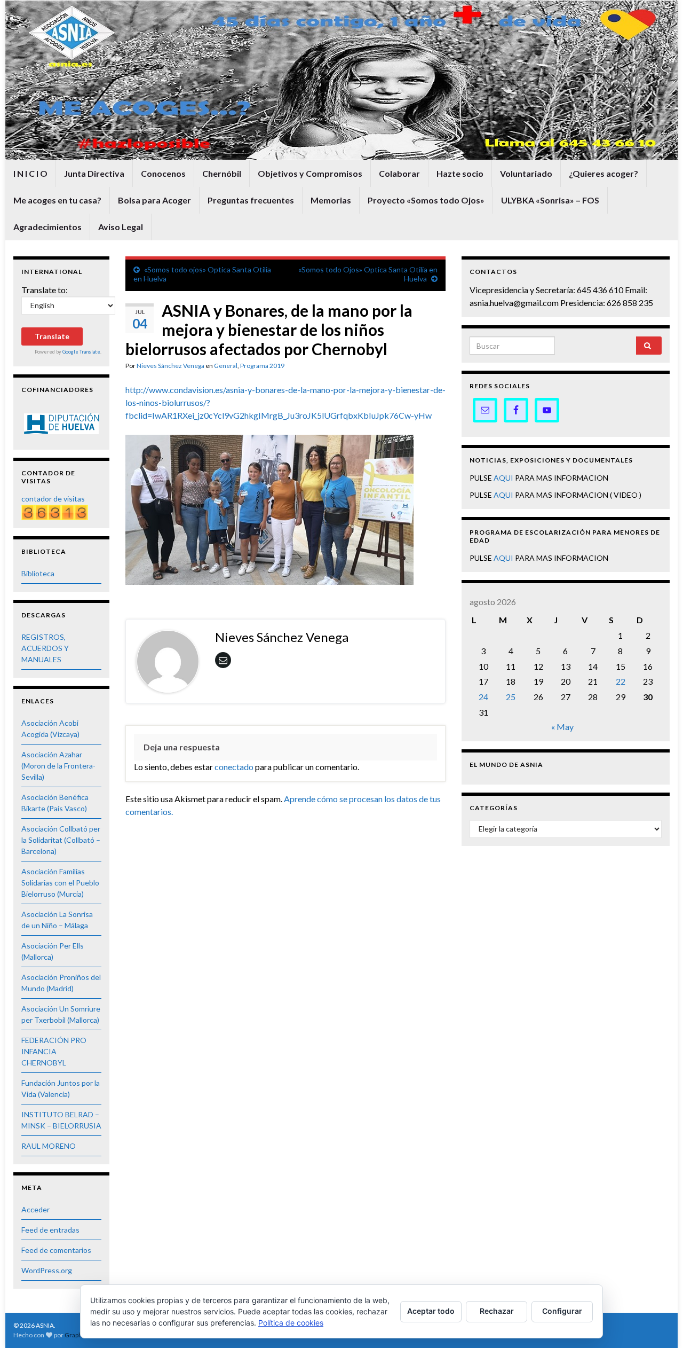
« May (562, 727)
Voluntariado (526, 173)
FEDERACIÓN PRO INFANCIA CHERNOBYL (53, 1051)
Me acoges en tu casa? (57, 200)
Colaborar (399, 173)
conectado (234, 767)
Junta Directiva (94, 173)
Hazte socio (459, 173)
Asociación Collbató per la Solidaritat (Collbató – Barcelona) (60, 840)
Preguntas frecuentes (251, 200)
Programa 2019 (262, 366)
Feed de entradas (50, 1229)
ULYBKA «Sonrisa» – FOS (550, 200)
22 (620, 681)
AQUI (503, 477)
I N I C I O (30, 173)
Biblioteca (37, 573)
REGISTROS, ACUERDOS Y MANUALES (45, 648)
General (225, 366)
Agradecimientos (47, 227)
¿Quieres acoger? (603, 173)
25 (510, 697)
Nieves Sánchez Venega (170, 366)
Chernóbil (221, 173)
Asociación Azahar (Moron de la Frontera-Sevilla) (58, 765)
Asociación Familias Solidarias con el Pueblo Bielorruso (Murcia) (60, 882)
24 (483, 697)
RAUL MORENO (48, 1145)
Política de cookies (290, 1322)
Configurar (562, 1310)
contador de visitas (53, 498)
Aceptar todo (431, 1310)
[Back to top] (659, 1324)
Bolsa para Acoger (154, 200)
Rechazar (497, 1310)
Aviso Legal (120, 227)
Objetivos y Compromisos (310, 173)
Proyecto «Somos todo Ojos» (426, 200)
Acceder (35, 1209)
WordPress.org (46, 1270)
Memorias (331, 200)
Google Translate (81, 352)
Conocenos (163, 173)
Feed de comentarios (56, 1250)
